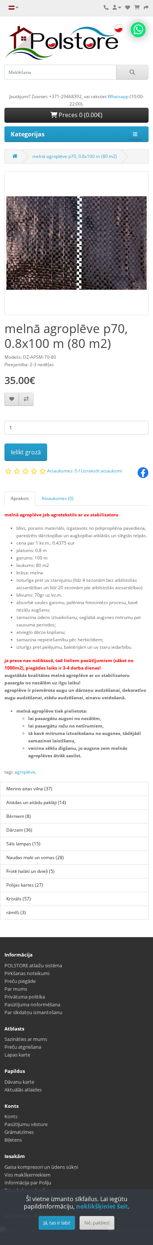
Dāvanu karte (19, 1081)
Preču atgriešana (22, 1047)
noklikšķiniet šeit (102, 1206)
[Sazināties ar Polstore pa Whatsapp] (138, 29)
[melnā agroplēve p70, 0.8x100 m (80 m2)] (76, 245)
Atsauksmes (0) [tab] (58, 498)
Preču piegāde (20, 981)
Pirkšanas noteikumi (26, 973)
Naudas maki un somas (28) (35, 857)
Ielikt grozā (26, 452)
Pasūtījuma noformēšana (32, 1004)
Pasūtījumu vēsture (26, 1124)
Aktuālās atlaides (23, 1089)
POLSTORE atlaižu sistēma (33, 965)
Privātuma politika (24, 996)
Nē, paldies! (97, 1222)
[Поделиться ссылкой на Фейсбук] (143, 472)
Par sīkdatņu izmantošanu (33, 1012)
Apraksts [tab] (20, 498)
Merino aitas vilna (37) (29, 789)
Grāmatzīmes (19, 1132)
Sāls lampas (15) (23, 844)
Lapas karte (17, 1054)
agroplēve (24, 772)
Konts (10, 1116)
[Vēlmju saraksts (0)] (127, 7)
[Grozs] (137, 7)
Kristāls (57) (18, 899)
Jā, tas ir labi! (56, 1222)
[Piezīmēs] (11, 399)
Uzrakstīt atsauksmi (101, 471)
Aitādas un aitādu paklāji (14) (36, 802)
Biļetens (13, 1139)
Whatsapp (118, 96)
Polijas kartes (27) (24, 885)
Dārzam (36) (19, 830)
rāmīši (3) (16, 912)
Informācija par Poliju (27, 1182)
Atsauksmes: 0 (62, 471)
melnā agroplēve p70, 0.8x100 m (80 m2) (74, 156)
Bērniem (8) (18, 816)
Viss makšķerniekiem (27, 1174)
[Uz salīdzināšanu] (26, 399)
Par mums (15, 989)
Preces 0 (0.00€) (79, 115)
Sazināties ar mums (25, 1039)
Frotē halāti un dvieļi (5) (30, 871)
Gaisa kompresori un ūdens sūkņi (41, 1167)
